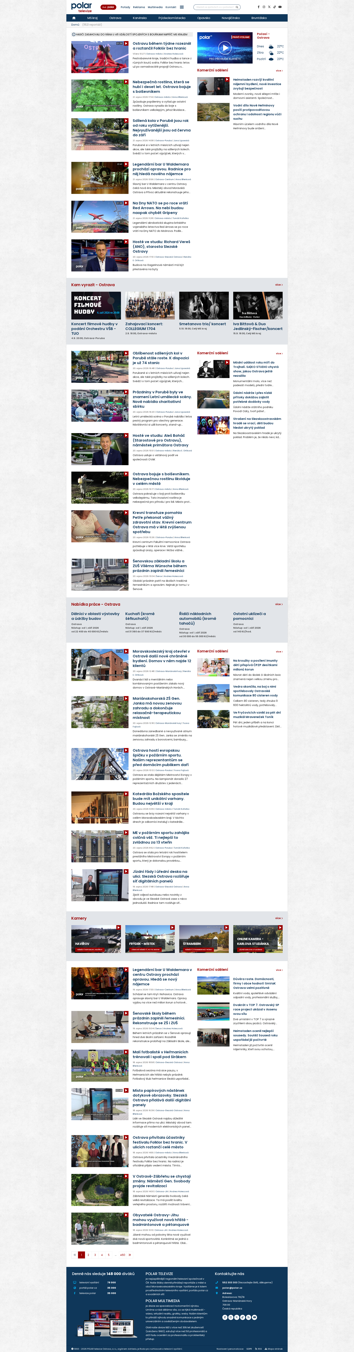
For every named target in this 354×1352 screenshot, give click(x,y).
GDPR (249, 1348)
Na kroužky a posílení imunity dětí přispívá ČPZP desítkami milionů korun (255, 665)
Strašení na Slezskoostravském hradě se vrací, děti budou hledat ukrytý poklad (257, 423)
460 (122, 1255)
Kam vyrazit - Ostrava (93, 284)
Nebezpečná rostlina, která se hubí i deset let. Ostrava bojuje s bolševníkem (162, 86)
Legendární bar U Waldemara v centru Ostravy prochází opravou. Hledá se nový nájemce (162, 977)
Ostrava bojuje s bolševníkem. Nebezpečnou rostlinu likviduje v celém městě (161, 478)
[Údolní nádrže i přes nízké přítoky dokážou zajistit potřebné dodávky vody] (213, 399)
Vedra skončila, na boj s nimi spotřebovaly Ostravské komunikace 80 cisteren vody (255, 691)
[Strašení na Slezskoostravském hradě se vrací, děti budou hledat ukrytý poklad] (213, 425)
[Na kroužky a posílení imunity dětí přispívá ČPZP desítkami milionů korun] (213, 667)
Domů (75, 25)
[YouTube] (279, 7)
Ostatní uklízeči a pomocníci (249, 616)
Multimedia (155, 7)
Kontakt (171, 7)
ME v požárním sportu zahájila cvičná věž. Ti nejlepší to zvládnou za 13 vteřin (161, 837)
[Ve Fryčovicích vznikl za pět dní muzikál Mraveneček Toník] (213, 719)
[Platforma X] (269, 7)
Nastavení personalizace (230, 1348)
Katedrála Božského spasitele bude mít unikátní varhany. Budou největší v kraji (161, 798)
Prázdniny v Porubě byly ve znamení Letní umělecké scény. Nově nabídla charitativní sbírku (162, 399)
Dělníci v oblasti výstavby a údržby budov (95, 616)
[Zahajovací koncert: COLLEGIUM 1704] (150, 305)
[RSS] (248, 1317)
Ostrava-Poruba (163, 140)
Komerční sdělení (212, 70)
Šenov (159, 576)
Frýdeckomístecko (172, 18)
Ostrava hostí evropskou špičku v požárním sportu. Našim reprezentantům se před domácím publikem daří (161, 757)
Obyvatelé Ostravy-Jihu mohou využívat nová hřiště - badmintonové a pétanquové (161, 1219)
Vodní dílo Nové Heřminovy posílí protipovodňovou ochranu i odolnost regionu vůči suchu (257, 112)
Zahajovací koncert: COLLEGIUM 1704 (144, 326)
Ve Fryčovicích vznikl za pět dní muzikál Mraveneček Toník (257, 714)
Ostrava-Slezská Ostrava (168, 256)
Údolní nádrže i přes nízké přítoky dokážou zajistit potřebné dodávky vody (252, 397)
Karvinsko (140, 18)
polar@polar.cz (232, 1288)
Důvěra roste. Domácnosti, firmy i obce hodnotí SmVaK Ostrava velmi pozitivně (254, 983)
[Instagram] (263, 7)
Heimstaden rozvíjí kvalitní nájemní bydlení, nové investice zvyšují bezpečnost (257, 84)
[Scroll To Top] (347, 1348)
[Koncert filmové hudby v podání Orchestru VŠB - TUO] (96, 305)
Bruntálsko (259, 18)
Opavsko (203, 18)
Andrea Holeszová (173, 53)
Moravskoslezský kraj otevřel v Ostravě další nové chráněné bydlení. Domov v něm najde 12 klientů (162, 658)
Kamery (79, 918)
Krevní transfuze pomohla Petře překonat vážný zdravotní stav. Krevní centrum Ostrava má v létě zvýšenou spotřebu (162, 522)
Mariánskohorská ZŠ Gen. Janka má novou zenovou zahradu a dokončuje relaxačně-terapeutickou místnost (157, 708)
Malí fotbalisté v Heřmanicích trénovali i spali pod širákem (160, 1054)
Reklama (139, 7)
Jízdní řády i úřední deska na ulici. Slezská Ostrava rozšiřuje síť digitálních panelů (161, 876)
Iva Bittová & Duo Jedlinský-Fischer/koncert (258, 326)
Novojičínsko (231, 18)
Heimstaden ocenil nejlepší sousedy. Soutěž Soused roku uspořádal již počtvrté (255, 1035)
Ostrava (115, 18)
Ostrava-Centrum (164, 179)
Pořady (125, 7)
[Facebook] (258, 7)
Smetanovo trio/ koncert (202, 323)
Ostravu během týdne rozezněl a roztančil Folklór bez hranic (162, 46)
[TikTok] (274, 7)
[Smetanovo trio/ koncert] (204, 305)
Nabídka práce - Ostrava (95, 604)
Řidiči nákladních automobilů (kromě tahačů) (197, 618)
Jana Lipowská (181, 140)
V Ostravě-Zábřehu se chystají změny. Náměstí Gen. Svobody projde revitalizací (162, 1181)
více (278, 285)
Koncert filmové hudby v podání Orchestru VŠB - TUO (94, 328)
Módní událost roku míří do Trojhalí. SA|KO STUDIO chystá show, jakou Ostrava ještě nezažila (256, 369)
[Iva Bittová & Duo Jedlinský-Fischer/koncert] (258, 305)
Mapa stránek (275, 1348)
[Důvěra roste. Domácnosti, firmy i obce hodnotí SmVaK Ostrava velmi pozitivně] (213, 986)
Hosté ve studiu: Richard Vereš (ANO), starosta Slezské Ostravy (161, 246)
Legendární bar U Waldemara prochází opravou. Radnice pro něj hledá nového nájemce (162, 169)
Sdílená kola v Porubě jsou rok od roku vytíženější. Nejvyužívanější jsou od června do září (162, 128)
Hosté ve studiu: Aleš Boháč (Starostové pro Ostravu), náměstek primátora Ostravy (160, 440)
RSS (260, 1348)
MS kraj (92, 18)
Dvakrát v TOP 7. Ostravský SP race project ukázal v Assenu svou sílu (256, 1009)
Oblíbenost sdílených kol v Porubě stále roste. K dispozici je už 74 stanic (161, 358)
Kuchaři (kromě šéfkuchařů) (140, 616)
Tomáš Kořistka (181, 218)
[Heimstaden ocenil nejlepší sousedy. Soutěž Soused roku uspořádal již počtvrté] (213, 1037)
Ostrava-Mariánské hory (169, 671)
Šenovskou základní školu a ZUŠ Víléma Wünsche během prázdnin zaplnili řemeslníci (160, 566)
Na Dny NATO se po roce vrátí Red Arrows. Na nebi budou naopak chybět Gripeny (160, 208)
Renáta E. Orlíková (182, 450)
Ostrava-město (154, 53)
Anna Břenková (180, 97)
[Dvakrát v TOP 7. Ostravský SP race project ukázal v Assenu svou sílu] (213, 1011)
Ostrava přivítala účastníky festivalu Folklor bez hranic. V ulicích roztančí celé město (160, 1142)
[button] (182, 7)
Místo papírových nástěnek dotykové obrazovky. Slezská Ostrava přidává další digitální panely (162, 1097)
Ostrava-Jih (162, 1191)
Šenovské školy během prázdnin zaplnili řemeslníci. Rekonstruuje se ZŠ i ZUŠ (159, 1018)
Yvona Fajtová (181, 770)
